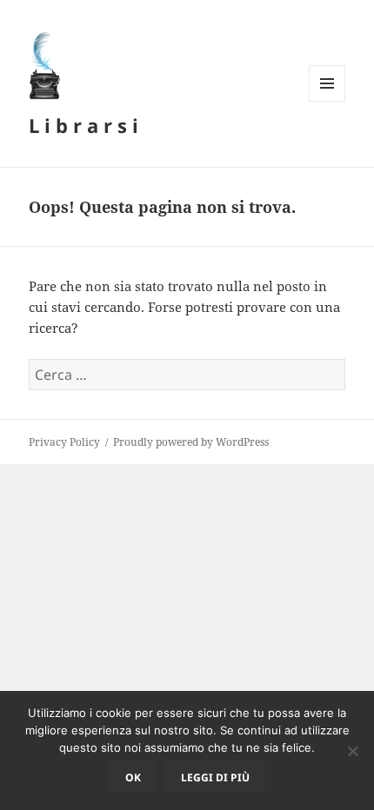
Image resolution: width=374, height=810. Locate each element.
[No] (352, 751)
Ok (133, 777)
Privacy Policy (64, 442)
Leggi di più (215, 777)
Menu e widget (327, 101)
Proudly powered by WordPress (191, 442)
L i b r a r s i (83, 125)
